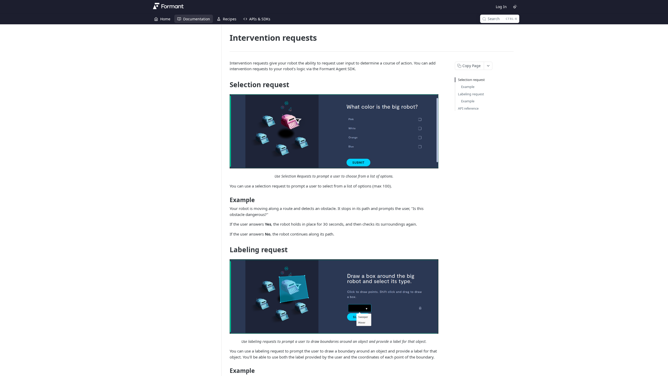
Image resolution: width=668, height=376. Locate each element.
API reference (468, 108)
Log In (501, 6)
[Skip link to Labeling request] (226, 250)
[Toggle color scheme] (515, 6)
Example (467, 86)
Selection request (471, 79)
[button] (334, 131)
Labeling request (471, 94)
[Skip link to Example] (226, 200)
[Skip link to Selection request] (226, 85)
